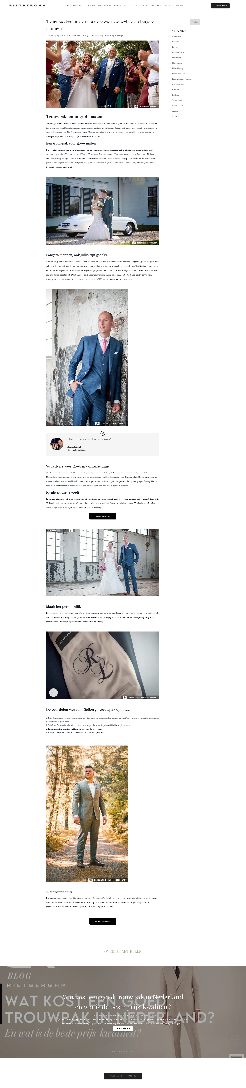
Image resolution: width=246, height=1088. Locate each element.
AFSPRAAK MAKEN (220, 5)
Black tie (175, 42)
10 (133, 1051)
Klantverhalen (178, 84)
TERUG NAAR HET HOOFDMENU (123, 1076)
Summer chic (177, 105)
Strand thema (177, 100)
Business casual (178, 52)
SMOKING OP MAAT (94, 5)
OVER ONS (155, 5)
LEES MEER (123, 1028)
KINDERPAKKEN (120, 5)
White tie (175, 116)
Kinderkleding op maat (181, 79)
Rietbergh (119, 35)
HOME (67, 5)
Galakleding (177, 63)
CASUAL (132, 5)
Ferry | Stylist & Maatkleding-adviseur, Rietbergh (69, 35)
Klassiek (175, 89)
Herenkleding (109, 35)
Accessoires (176, 36)
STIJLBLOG (169, 5)
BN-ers (175, 47)
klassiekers (109, 477)
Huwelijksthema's (179, 74)
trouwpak (99, 123)
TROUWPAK (76, 5)
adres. (131, 279)
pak (88, 507)
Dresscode (176, 57)
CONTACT (179, 5)
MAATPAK (107, 5)
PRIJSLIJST (144, 5)
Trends (175, 111)
